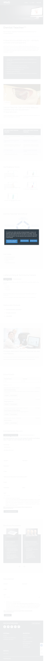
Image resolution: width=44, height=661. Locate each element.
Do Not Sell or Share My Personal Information (11, 241)
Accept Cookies (33, 240)
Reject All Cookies (24, 240)
